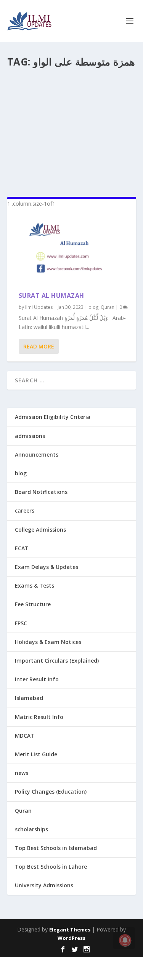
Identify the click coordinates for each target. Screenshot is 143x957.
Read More (38, 346)
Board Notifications (41, 491)
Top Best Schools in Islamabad (56, 848)
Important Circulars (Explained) (57, 660)
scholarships (31, 829)
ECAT (22, 548)
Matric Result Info (39, 717)
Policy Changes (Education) (51, 791)
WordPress (71, 938)
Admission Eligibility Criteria (52, 416)
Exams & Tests (34, 585)
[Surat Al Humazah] (72, 250)
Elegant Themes (69, 929)
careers (24, 510)
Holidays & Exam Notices (48, 641)
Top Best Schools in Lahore (51, 866)
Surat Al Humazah (51, 295)
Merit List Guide (36, 754)
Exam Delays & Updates (46, 566)
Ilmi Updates (39, 307)
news (21, 772)
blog (93, 307)
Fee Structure (33, 604)
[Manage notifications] (125, 940)
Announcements (36, 454)
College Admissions (40, 529)
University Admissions (44, 885)
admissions (30, 435)
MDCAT (24, 735)
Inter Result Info (37, 679)
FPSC (21, 623)
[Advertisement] (71, 129)
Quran (107, 307)
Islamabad (29, 697)
